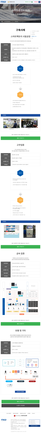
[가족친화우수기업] (10, 2)
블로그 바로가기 (20, 138)
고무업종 (33, 32)
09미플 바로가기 (36, 1)
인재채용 (29, 413)
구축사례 (16, 21)
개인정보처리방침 (15, 413)
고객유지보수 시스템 (28, 1)
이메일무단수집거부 (23, 413)
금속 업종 (33, 34)
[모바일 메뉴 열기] (39, 2)
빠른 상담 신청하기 (34, 425)
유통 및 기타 (34, 36)
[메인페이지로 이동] (3, 2)
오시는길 (33, 413)
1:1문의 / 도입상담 (20, 405)
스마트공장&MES (7, 21)
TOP (32, 38)
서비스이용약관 (8, 413)
